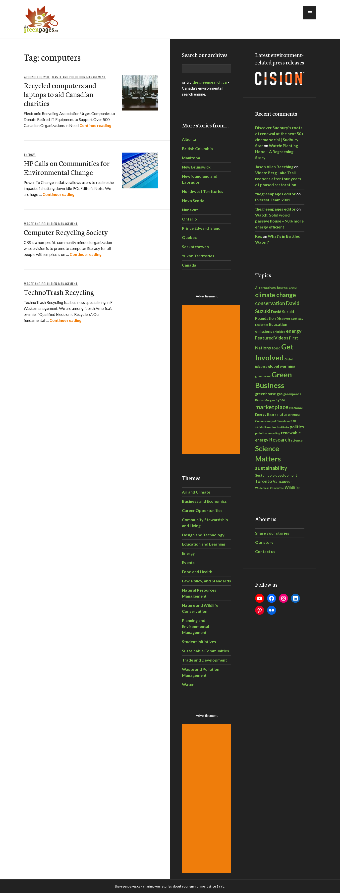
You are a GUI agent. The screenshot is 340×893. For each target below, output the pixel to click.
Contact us (265, 551)
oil (288, 421)
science (297, 440)
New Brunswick (196, 167)
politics (297, 426)
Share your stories (272, 533)
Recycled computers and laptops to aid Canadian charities (60, 94)
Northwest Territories (202, 191)
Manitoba (191, 157)
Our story (264, 542)
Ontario (189, 219)
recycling (274, 433)
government (263, 376)
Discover (283, 319)
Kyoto (280, 400)
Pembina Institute (276, 427)
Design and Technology (203, 534)
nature (283, 414)
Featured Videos (271, 337)
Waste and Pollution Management (79, 76)
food (276, 347)
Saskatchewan (195, 246)
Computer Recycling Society (66, 232)
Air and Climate (196, 492)
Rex (258, 236)
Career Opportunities (202, 510)
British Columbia (197, 148)
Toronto (263, 481)
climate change (275, 294)
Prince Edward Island (201, 228)
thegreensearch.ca (209, 82)
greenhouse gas (269, 393)
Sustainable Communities (205, 650)
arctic (293, 287)
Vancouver (282, 481)
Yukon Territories (198, 255)
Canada (189, 265)
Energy (29, 154)
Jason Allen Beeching (274, 166)
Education (278, 324)
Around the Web (36, 76)
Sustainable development (276, 475)
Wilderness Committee (269, 488)
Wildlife (292, 487)
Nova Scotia (193, 200)
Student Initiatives (199, 641)
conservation (270, 303)
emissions (263, 331)
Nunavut (190, 209)
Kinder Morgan (265, 400)
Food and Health (197, 571)
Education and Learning (203, 544)
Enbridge (279, 332)
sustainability (271, 468)
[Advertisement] (212, 379)
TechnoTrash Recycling (59, 292)
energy (293, 331)
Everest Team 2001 (272, 199)
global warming (281, 366)
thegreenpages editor (275, 193)
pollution (261, 433)
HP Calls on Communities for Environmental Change (67, 167)
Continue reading (95, 125)
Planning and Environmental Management (195, 626)
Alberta (189, 139)
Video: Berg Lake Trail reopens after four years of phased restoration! (278, 178)
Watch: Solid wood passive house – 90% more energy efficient (279, 221)
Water (188, 684)
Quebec (189, 237)
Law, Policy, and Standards (206, 580)
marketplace (271, 406)
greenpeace (292, 394)
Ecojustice (261, 324)
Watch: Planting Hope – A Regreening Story (276, 151)
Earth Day (297, 318)
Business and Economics (204, 501)
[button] (309, 12)
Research (279, 440)
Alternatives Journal (271, 288)
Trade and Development (204, 660)
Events (188, 562)
